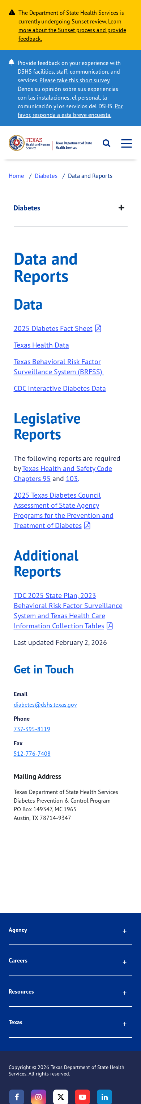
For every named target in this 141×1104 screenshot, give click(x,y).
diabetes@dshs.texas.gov (45, 704)
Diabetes (46, 175)
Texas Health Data (41, 344)
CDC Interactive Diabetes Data (60, 388)
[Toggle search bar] (104, 143)
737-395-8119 (32, 729)
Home (16, 175)
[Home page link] (50, 143)
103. (72, 478)
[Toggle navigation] (124, 143)
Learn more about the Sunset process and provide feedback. (72, 30)
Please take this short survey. (74, 80)
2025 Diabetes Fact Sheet (53, 328)
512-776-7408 (32, 753)
